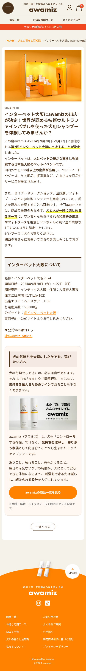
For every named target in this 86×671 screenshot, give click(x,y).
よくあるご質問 (52, 624)
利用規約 (48, 631)
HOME (10, 40)
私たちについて (71, 20)
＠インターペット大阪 (40, 312)
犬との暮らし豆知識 (29, 40)
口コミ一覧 (12, 631)
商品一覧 (14, 20)
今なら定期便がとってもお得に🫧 (43, 26)
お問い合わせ (50, 616)
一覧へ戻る (43, 527)
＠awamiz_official (18, 336)
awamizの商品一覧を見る (43, 492)
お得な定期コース (43, 20)
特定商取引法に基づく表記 (58, 639)
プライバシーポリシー (55, 646)
